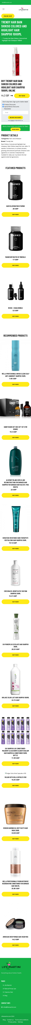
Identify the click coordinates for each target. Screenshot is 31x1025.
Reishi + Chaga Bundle (15, 308)
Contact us (10, 1020)
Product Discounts (10, 104)
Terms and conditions (21, 1020)
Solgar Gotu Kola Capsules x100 (15, 777)
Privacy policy (12, 1022)
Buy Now (22, 96)
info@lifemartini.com (7, 2)
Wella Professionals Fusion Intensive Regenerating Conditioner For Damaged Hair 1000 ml (15, 883)
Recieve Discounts (15, 117)
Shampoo (18, 139)
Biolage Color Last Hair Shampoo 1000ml (15, 697)
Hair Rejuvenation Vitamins (15, 206)
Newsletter (7, 109)
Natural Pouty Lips (10, 989)
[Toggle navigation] (3, 9)
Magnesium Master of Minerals (15, 257)
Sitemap (20, 1022)
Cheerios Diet (8, 992)
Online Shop (8, 16)
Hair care (12, 139)
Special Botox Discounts (11, 107)
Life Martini (8, 985)
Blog (5, 995)
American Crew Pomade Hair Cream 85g (15, 937)
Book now (15, 129)
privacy (12, 120)
